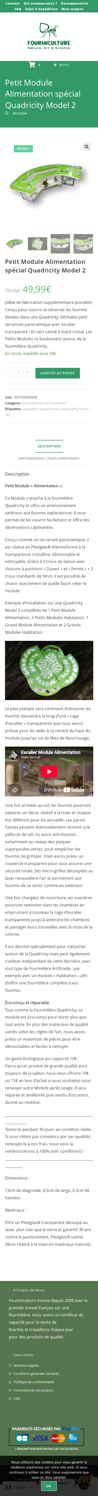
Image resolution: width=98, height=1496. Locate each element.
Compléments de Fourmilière (44, 403)
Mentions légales (26, 1365)
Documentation (74, 3)
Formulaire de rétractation (33, 1390)
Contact (13, 3)
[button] (87, 147)
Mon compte (72, 9)
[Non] (91, 1476)
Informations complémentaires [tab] (49, 458)
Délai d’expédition (41, 9)
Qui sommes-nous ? (40, 3)
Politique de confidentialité (34, 1382)
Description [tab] (49, 446)
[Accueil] (6, 113)
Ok (48, 1486)
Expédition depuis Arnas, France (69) (50, 409)
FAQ (18, 9)
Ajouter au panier (57, 373)
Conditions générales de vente (36, 1373)
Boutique (20, 113)
